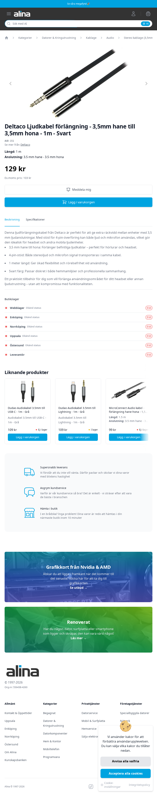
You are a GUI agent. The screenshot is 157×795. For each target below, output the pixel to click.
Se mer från (17, 144)
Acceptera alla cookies (126, 773)
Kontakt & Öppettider (18, 713)
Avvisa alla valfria (125, 761)
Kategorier (25, 38)
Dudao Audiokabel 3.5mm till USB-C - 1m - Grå (26, 410)
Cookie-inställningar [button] (112, 785)
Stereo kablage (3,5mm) (139, 38)
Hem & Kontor (52, 741)
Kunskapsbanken (16, 760)
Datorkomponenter (55, 733)
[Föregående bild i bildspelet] (8, 408)
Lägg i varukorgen (81, 202)
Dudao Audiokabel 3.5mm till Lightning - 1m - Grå (77, 410)
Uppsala (10, 721)
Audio (110, 38)
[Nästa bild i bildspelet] (149, 408)
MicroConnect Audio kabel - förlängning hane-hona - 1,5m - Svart (128, 411)
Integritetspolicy (139, 785)
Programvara (51, 757)
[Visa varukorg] (148, 14)
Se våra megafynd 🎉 (78, 3)
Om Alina (10, 752)
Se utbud (78, 588)
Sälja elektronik (91, 736)
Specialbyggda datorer (134, 713)
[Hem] (6, 38)
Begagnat (49, 713)
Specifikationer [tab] (35, 219)
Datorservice (90, 713)
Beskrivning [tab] (12, 219)
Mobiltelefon (51, 749)
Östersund (11, 744)
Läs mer (79, 638)
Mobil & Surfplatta (93, 721)
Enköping (11, 728)
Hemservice (89, 728)
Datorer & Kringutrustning (59, 38)
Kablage (91, 38)
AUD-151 (9, 141)
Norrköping (12, 736)
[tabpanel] (78, 259)
